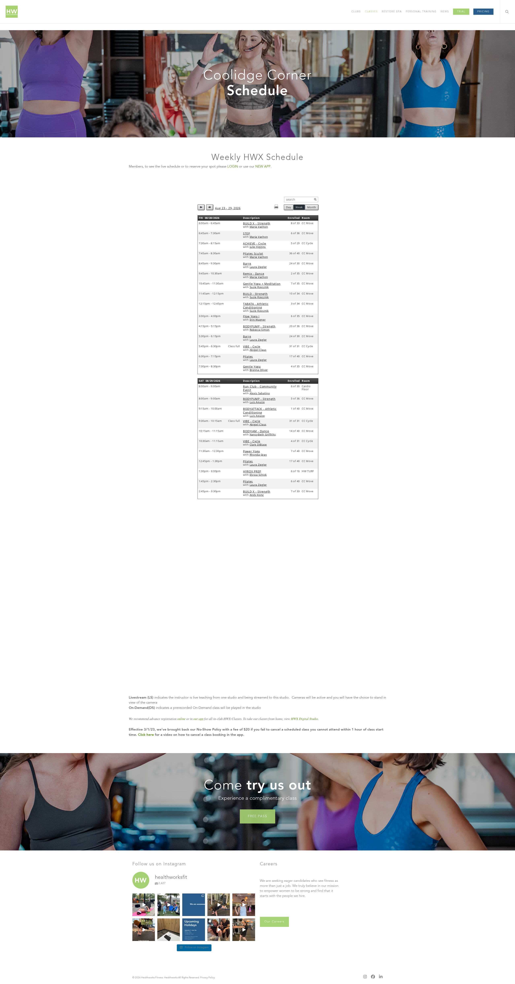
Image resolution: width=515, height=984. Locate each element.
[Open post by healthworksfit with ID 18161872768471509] (218, 904)
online (181, 718)
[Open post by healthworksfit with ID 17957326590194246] (193, 904)
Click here (146, 735)
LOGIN (232, 167)
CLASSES (371, 11)
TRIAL (461, 11)
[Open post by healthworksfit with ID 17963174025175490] (243, 904)
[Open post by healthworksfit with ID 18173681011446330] (193, 929)
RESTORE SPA (392, 11)
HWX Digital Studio (304, 718)
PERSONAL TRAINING (421, 11)
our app (198, 718)
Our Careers (274, 921)
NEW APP (263, 167)
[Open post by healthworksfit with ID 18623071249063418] (143, 904)
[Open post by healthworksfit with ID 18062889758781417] (143, 929)
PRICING (483, 11)
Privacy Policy (207, 978)
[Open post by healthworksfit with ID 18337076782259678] (168, 904)
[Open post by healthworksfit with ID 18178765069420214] (243, 929)
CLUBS (356, 11)
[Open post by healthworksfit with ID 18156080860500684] (168, 929)
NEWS (445, 11)
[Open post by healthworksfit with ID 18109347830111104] (218, 929)
